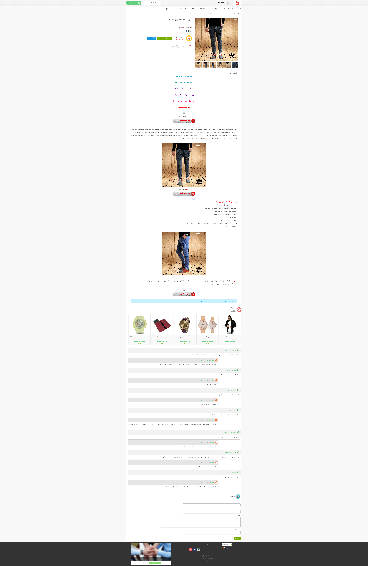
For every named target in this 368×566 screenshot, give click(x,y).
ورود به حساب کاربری (155, 562)
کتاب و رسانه (161, 9)
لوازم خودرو (199, 9)
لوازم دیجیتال (210, 9)
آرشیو (233, 310)
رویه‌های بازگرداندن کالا (207, 558)
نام (240, 501)
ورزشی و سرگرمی (174, 9)
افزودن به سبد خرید (163, 38)
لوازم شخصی (222, 9)
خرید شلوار (227, 301)
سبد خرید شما (133, 2)
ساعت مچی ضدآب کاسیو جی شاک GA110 (139, 337)
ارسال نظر (237, 538)
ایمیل (239, 508)
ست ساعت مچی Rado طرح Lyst (207, 337)
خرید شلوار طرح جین (217, 301)
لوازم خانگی (234, 9)
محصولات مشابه (221, 14)
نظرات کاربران (207, 14)
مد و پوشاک (187, 9)
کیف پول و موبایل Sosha (162, 337)
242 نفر (150, 38)
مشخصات (234, 14)
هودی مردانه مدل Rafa (230, 337)
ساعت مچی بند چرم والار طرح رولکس (185, 337)
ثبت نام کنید (144, 562)
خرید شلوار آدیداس (206, 301)
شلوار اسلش (197, 301)
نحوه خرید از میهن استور (207, 561)
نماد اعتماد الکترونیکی (207, 556)
